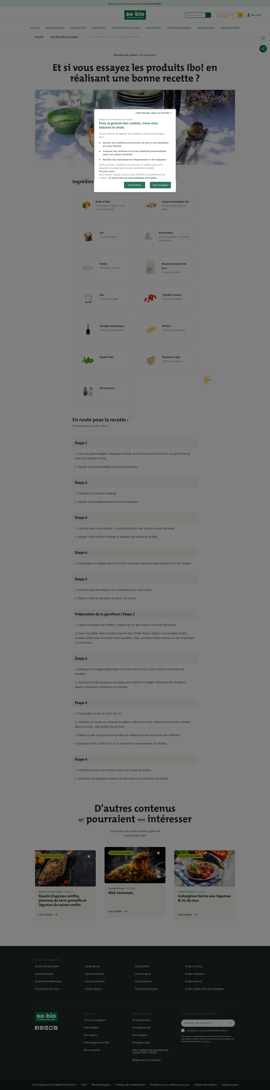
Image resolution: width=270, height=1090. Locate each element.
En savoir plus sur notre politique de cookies (133, 177)
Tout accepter (160, 185)
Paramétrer (134, 185)
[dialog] (135, 150)
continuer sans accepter (152, 113)
